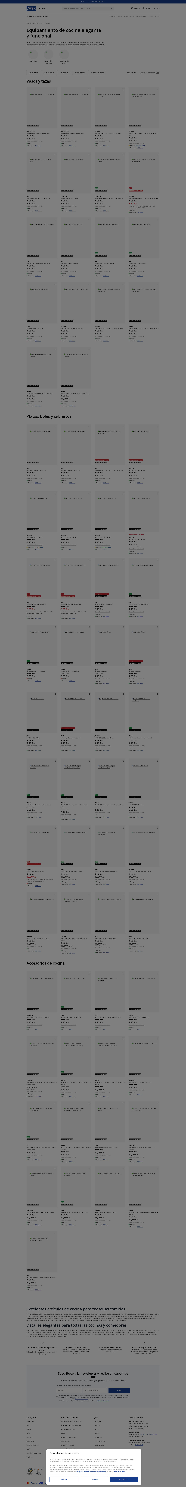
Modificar (64, 1479)
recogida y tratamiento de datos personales (91, 1472)
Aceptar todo (123, 1479)
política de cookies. (119, 1472)
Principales (95, 1479)
